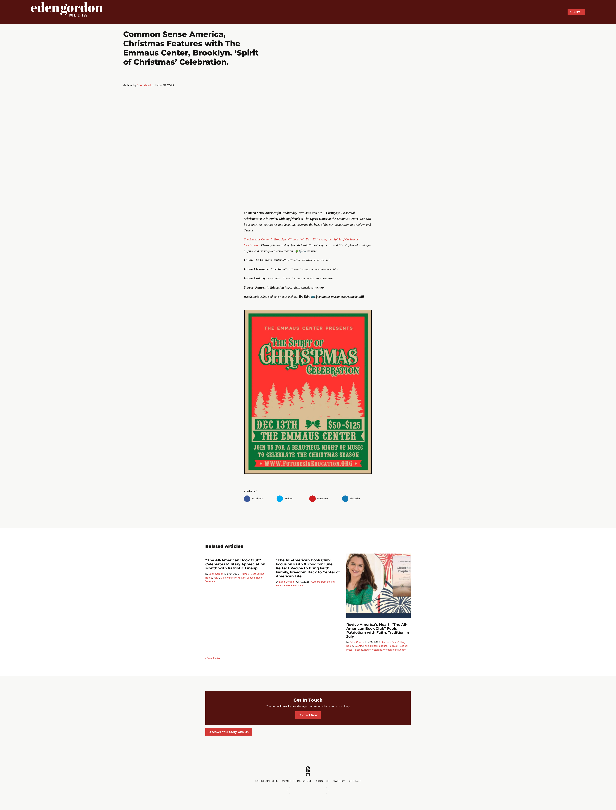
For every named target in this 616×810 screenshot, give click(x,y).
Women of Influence (394, 650)
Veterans (210, 581)
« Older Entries (212, 658)
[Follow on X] (311, 790)
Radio (259, 578)
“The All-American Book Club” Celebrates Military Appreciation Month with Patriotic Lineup (235, 564)
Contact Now (308, 715)
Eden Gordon (145, 85)
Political (403, 646)
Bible (287, 585)
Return (576, 12)
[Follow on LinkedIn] (304, 790)
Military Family (228, 578)
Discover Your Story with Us (229, 731)
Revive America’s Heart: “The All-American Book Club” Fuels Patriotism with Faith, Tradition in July (377, 630)
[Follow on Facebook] (298, 790)
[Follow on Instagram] (317, 790)
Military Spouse (246, 578)
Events (358, 646)
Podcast (393, 646)
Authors (245, 574)
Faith (216, 578)
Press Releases (354, 650)
